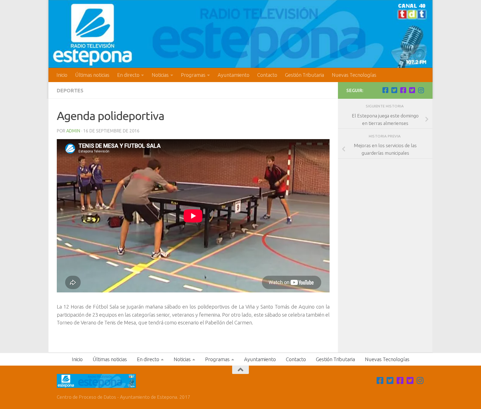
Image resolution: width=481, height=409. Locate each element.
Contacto (267, 75)
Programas (193, 75)
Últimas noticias (92, 75)
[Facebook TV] (385, 90)
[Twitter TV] (394, 90)
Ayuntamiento (233, 75)
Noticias (160, 75)
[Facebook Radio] (403, 90)
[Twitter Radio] (412, 90)
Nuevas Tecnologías (354, 75)
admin (73, 130)
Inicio (62, 75)
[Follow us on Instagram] (421, 90)
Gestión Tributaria (304, 75)
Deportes (70, 90)
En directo (128, 75)
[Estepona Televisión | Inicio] (240, 34)
